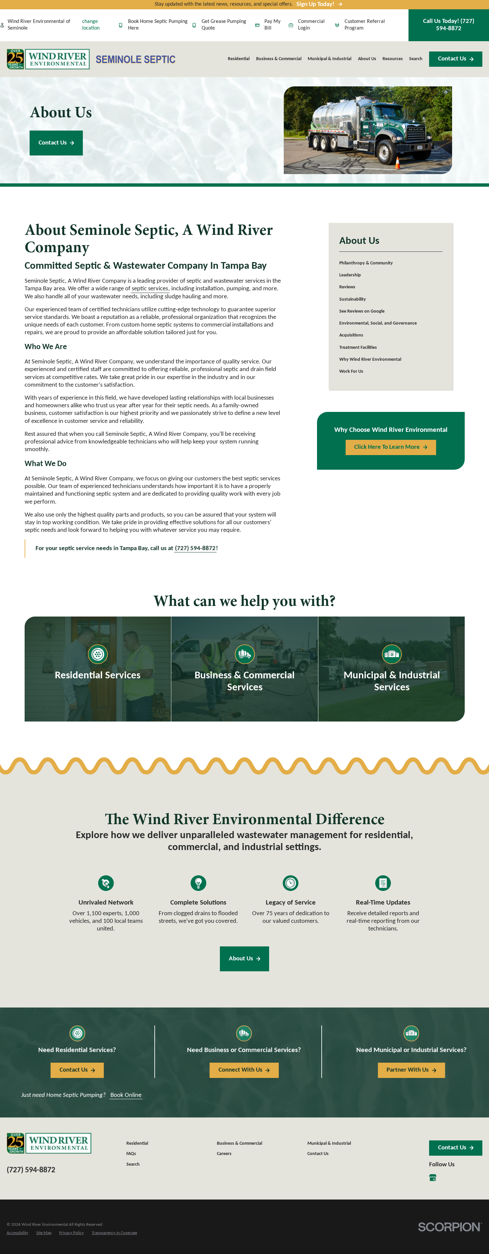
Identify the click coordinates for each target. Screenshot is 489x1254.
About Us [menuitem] (367, 59)
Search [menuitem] (415, 59)
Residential (137, 1143)
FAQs (131, 1154)
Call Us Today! (448, 25)
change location (90, 25)
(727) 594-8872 (31, 1170)
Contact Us (452, 59)
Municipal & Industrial (329, 1143)
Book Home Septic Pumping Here (158, 25)
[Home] (48, 59)
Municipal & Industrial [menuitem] (329, 59)
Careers (224, 1154)
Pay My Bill (272, 25)
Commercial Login (311, 25)
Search (133, 1164)
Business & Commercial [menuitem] (278, 59)
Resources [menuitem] (393, 59)
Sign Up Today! (315, 4)
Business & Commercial (239, 1143)
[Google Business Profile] (432, 1177)
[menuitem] (390, 263)
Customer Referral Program (365, 25)
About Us (241, 959)
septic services (150, 289)
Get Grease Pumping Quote (224, 25)
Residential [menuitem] (238, 59)
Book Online (125, 1095)
